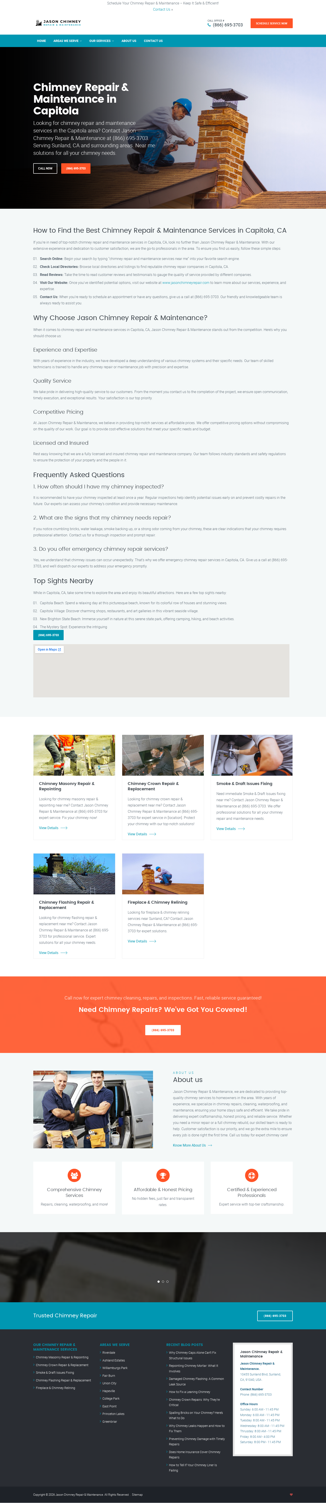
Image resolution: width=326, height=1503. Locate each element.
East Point (109, 1406)
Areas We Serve (66, 41)
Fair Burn (108, 1375)
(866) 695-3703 (228, 25)
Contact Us (161, 9)
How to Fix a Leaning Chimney (189, 1392)
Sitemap (137, 1495)
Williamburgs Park (115, 1368)
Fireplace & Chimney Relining (55, 1388)
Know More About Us (189, 1145)
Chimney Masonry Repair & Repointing (62, 1357)
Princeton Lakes (113, 1414)
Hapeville (108, 1391)
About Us (129, 41)
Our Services (100, 41)
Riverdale (108, 1352)
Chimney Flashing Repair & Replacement (63, 1380)
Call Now (45, 168)
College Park (111, 1398)
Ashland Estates (113, 1360)
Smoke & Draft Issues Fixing (55, 1372)
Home (41, 41)
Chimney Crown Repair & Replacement (62, 1365)
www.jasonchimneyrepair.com (185, 282)
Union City (109, 1383)
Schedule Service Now (271, 23)
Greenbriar (109, 1421)
